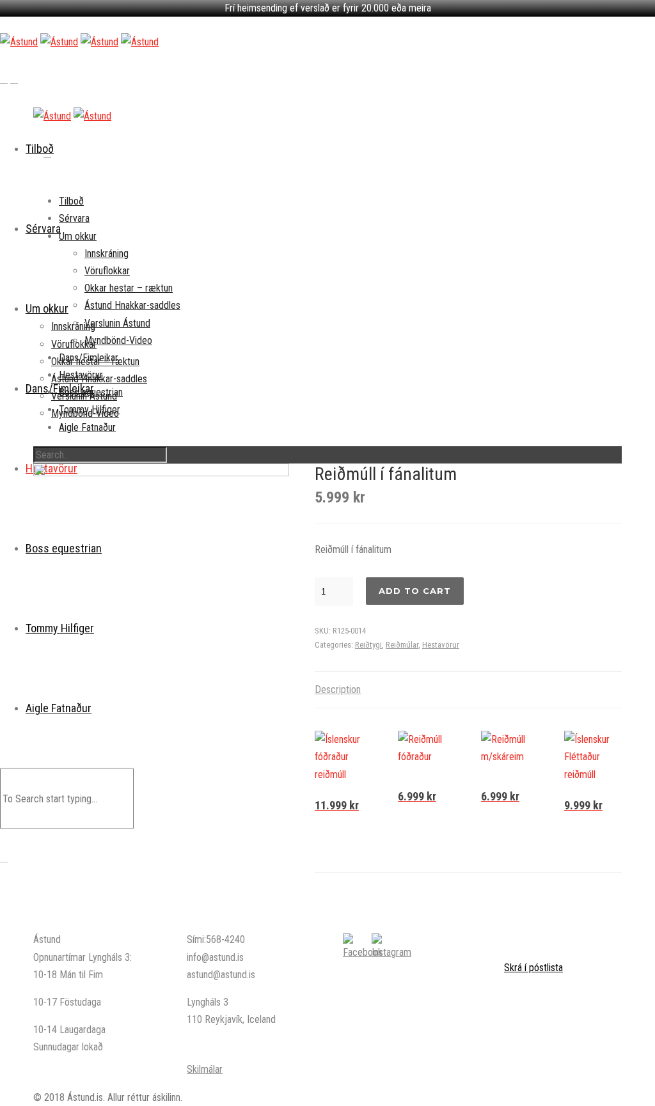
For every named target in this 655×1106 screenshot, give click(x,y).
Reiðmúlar (402, 645)
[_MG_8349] (161, 591)
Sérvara (74, 218)
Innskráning (106, 253)
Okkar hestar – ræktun (128, 288)
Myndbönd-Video (118, 340)
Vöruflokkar (107, 271)
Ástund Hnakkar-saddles (132, 305)
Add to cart (415, 591)
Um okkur (78, 236)
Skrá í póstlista (533, 968)
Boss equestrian (91, 392)
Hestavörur (81, 375)
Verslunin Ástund (117, 323)
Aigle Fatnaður (87, 427)
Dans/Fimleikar (88, 358)
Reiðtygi (368, 645)
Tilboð (71, 201)
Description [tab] (338, 689)
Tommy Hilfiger (89, 409)
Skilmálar (205, 1069)
